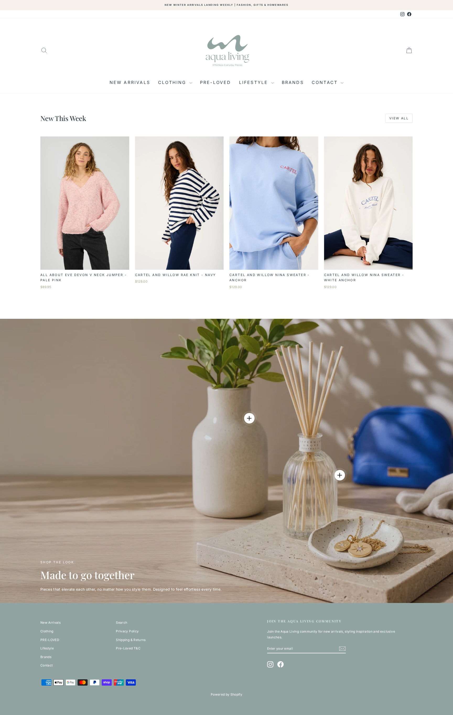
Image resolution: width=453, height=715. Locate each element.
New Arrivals (130, 82)
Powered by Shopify (226, 694)
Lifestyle (254, 82)
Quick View (85, 264)
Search (121, 622)
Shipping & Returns (130, 640)
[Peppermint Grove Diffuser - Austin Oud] (340, 475)
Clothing (173, 82)
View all (399, 118)
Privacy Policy (127, 631)
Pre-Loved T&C (128, 648)
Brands (293, 82)
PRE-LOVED (215, 82)
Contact (326, 82)
